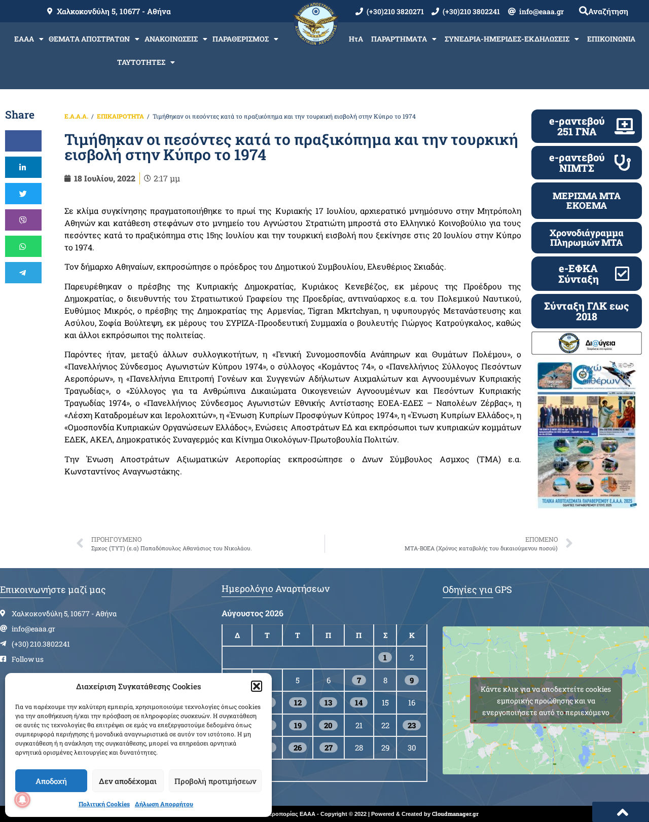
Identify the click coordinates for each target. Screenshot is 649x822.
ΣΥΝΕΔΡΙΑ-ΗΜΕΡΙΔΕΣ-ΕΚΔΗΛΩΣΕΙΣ (507, 39)
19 (298, 725)
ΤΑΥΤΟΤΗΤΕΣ (141, 62)
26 (298, 747)
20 (328, 725)
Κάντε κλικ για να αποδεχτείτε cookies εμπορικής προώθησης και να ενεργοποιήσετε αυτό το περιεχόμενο (546, 700)
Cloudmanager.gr (455, 813)
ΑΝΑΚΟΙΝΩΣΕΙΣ (171, 39)
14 (359, 702)
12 (298, 702)
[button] (256, 686)
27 (328, 747)
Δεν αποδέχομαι (128, 781)
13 (328, 702)
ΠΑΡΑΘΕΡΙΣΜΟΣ (240, 39)
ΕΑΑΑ (24, 39)
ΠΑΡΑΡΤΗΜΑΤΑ (399, 39)
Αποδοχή (51, 781)
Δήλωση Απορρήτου (164, 804)
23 (412, 725)
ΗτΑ (356, 39)
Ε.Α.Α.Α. (76, 116)
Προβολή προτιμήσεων (215, 781)
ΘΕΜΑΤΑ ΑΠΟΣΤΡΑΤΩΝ (89, 39)
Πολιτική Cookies (104, 804)
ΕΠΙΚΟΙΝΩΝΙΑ (611, 39)
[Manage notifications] (22, 800)
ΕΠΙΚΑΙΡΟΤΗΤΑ (120, 116)
